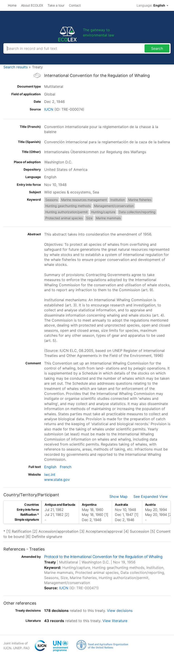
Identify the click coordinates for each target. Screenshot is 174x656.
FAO (27, 648)
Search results (15, 67)
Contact (75, 5)
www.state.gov (57, 479)
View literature (114, 620)
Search (157, 48)
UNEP (17, 648)
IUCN (48, 109)
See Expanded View (150, 496)
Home (12, 5)
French (65, 467)
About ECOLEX (32, 5)
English (50, 467)
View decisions (120, 610)
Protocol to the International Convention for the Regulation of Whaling (103, 556)
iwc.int (49, 474)
